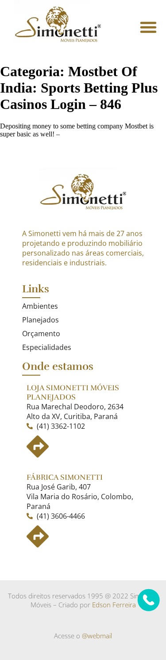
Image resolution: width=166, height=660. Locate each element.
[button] (148, 27)
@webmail (97, 635)
